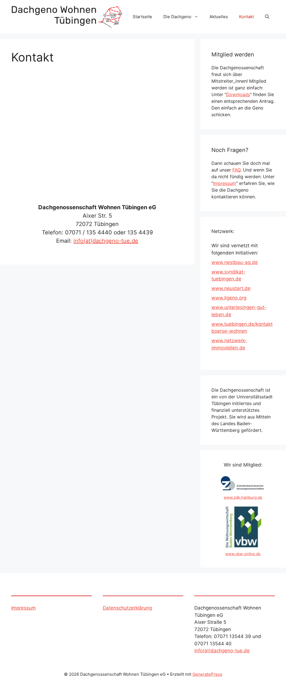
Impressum (224, 183)
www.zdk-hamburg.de (243, 497)
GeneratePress (207, 674)
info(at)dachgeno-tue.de (105, 240)
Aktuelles (218, 16)
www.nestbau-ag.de (234, 262)
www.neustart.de (231, 288)
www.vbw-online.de (243, 553)
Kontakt (246, 16)
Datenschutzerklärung (127, 608)
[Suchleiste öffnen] (267, 16)
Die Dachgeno (177, 16)
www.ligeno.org (228, 298)
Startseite (142, 16)
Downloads (238, 94)
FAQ (236, 170)
